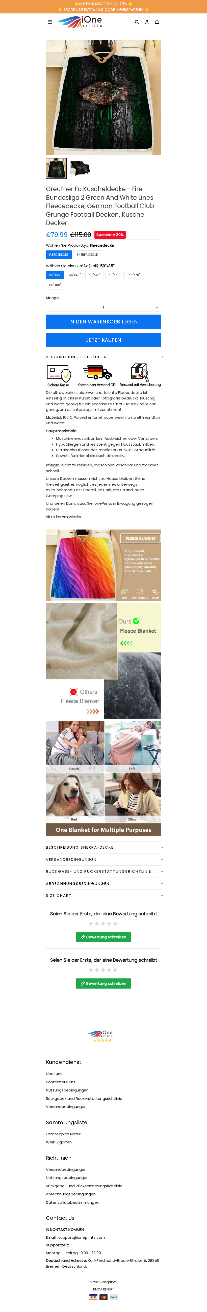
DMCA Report (103, 1289)
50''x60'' (114, 275)
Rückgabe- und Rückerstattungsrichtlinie (84, 1098)
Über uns (54, 1073)
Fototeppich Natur (63, 1134)
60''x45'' (94, 275)
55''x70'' (134, 275)
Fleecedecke (102, 245)
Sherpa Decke (87, 254)
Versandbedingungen (66, 1106)
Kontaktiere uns (60, 1082)
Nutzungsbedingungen (67, 1090)
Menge (52, 297)
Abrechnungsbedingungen (71, 1194)
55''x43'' (75, 275)
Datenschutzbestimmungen (72, 1202)
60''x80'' (55, 285)
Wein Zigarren (59, 1142)
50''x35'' (107, 265)
